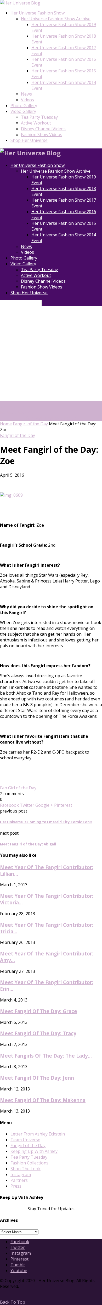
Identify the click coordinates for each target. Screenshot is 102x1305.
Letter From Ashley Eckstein (37, 1134)
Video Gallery (23, 111)
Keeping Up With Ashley (34, 1151)
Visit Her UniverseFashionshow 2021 (18, 409)
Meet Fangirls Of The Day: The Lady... (46, 1055)
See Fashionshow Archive (51, 418)
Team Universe (25, 1140)
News (26, 94)
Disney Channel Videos (43, 129)
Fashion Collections (29, 1163)
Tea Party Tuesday (39, 117)
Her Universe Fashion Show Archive (55, 19)
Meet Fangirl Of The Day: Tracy (38, 1033)
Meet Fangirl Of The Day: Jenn (37, 1077)
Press (15, 1186)
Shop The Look (25, 1169)
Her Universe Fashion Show (37, 13)
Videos (27, 100)
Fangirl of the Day (30, 424)
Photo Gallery (23, 105)
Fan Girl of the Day (18, 788)
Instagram (20, 1174)
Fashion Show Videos (41, 134)
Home (6, 424)
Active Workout (36, 123)
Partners (19, 1180)
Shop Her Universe (29, 140)
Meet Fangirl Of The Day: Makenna (43, 1100)
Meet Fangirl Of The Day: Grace (38, 1011)
